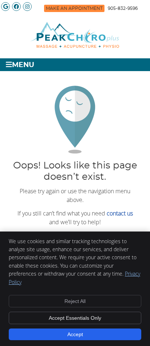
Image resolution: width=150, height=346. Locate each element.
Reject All (75, 301)
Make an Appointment (74, 8)
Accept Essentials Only (75, 318)
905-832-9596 (123, 8)
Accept (75, 334)
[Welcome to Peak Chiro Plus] (75, 47)
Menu (23, 65)
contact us (120, 213)
